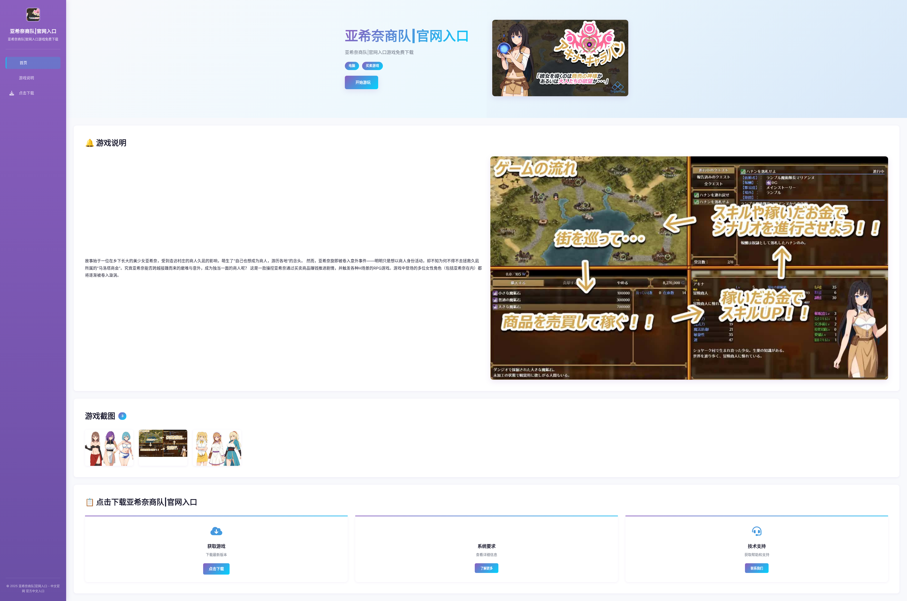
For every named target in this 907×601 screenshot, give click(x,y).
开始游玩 (363, 82)
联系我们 (757, 568)
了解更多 (486, 568)
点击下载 (216, 568)
